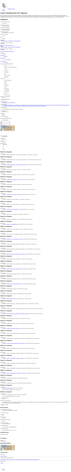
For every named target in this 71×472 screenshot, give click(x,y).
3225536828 (2, 43)
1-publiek (5, 56)
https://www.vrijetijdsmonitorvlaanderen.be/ (7, 45)
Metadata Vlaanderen (11, 8)
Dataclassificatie (2, 55)
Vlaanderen (6, 62)
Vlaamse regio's (2, 61)
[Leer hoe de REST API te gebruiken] (2, 470)
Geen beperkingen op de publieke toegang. (8, 102)
